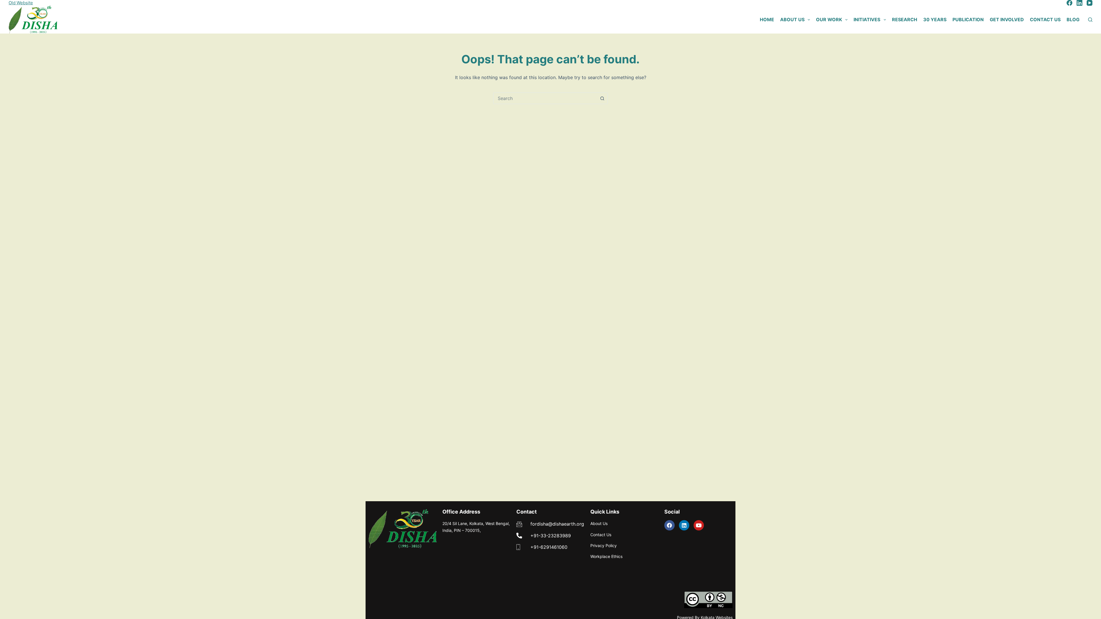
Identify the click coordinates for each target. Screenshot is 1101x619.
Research (904, 19)
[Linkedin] (684, 525)
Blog (1073, 19)
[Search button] (602, 98)
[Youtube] (699, 525)
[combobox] (545, 98)
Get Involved (1007, 19)
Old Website (21, 2)
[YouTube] (1089, 3)
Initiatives (867, 19)
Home (767, 19)
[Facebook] (1069, 3)
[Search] (1090, 19)
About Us (792, 19)
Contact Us (1045, 19)
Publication (968, 19)
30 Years (934, 19)
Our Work (829, 19)
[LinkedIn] (1079, 3)
